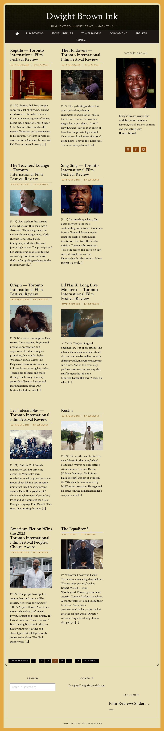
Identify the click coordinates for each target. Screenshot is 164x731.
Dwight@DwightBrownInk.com (87, 685)
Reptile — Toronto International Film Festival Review (27, 54)
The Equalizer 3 (75, 529)
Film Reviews (121, 703)
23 (69, 660)
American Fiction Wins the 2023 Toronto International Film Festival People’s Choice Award (31, 538)
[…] (43, 144)
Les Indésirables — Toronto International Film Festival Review (29, 414)
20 (48, 660)
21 (55, 660)
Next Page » (90, 660)
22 (62, 660)
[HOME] (17, 33)
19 (42, 660)
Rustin (67, 410)
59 (78, 660)
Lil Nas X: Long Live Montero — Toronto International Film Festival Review (79, 291)
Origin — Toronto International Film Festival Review (26, 289)
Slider (139, 703)
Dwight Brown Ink (82, 16)
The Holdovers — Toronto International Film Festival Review (80, 54)
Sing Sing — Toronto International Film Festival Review (80, 169)
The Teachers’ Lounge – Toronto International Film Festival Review (29, 172)
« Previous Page (19, 660)
